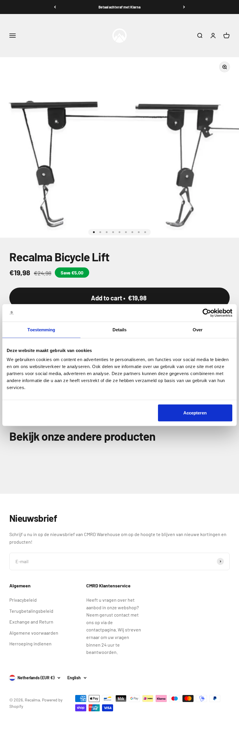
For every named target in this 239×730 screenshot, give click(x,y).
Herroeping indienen (30, 643)
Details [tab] (120, 329)
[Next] (184, 7)
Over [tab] (198, 329)
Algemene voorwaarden (33, 633)
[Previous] (55, 7)
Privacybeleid (23, 600)
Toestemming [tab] (41, 329)
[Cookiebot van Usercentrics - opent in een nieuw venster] (206, 312)
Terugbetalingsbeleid (31, 611)
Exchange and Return (31, 621)
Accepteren (195, 412)
